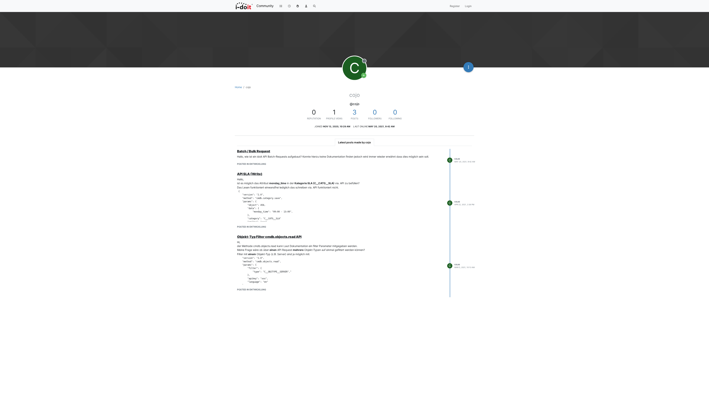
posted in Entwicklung (251, 164)
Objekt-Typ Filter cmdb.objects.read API (269, 237)
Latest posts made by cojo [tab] (354, 142)
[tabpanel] (354, 223)
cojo (457, 159)
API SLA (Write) (249, 174)
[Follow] (363, 75)
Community (265, 6)
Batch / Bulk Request (253, 151)
